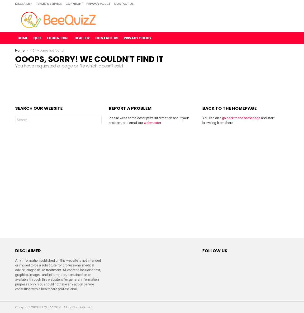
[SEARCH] (285, 38)
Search (97, 120)
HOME (23, 38)
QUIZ (37, 38)
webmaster (152, 123)
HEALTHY (82, 38)
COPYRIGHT (74, 3)
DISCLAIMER (24, 3)
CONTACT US (124, 3)
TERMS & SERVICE (49, 3)
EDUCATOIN (57, 38)
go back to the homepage (241, 118)
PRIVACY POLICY (98, 3)
